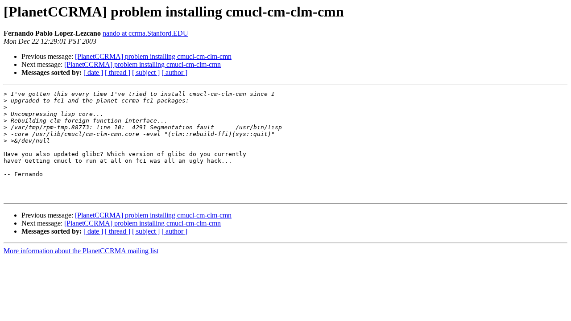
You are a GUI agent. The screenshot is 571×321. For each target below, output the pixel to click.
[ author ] (174, 72)
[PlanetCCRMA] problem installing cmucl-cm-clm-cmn (153, 56)
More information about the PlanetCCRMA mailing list (81, 251)
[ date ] (93, 72)
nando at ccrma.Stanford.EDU (145, 33)
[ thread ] (117, 72)
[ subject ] (146, 72)
